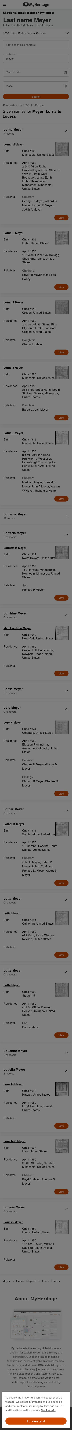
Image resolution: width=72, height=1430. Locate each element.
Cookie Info (48, 1410)
